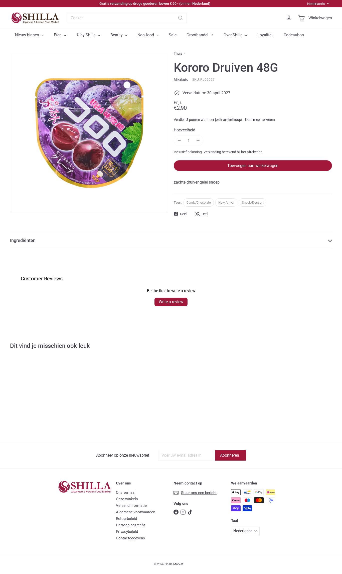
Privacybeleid (127, 531)
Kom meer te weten (260, 120)
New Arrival (226, 202)
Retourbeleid (126, 518)
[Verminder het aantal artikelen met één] (179, 140)
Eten (58, 35)
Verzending (212, 152)
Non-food (146, 35)
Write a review (171, 301)
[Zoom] (89, 133)
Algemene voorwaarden (135, 512)
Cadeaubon (294, 35)
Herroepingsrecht (130, 525)
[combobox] (127, 18)
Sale (173, 35)
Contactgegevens (130, 538)
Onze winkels (127, 499)
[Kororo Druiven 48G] (37, 400)
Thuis (178, 53)
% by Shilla (86, 35)
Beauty (117, 35)
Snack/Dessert (252, 202)
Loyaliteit (265, 35)
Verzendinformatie (131, 505)
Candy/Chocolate (199, 202)
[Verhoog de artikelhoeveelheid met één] (198, 140)
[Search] (181, 18)
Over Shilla (234, 35)
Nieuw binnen (27, 35)
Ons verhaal (125, 492)
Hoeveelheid (184, 130)
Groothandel (203, 34)
